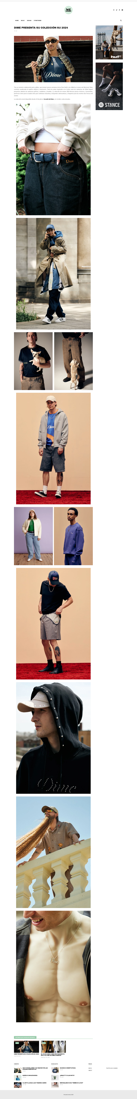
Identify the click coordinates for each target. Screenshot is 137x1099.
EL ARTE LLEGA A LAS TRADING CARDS (34, 1083)
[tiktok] (117, 10)
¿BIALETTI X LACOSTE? (67, 1075)
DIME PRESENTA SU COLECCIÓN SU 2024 (26, 1054)
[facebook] (119, 10)
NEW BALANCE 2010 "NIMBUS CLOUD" (71, 1083)
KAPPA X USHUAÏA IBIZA (30, 1075)
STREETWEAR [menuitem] (37, 20)
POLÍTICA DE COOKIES (112, 1068)
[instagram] (114, 10)
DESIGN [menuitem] (29, 20)
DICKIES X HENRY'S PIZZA (67, 1068)
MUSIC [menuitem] (23, 20)
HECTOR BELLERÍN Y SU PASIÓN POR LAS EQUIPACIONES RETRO (35, 1068)
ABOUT (90, 1070)
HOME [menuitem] (17, 20)
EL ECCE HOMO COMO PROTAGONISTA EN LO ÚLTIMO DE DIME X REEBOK (52, 1054)
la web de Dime (49, 99)
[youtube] (122, 10)
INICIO (90, 1068)
